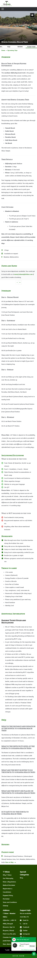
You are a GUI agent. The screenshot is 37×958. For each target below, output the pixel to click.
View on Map (9, 862)
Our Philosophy (8, 878)
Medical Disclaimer (9, 885)
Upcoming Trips (12, 50)
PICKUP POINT (31, 46)
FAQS (8, 46)
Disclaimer (6, 899)
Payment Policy (8, 895)
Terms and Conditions (10, 902)
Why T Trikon (7, 875)
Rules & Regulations (9, 882)
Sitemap (5, 906)
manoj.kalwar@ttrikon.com (23, 274)
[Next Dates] (20, 282)
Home (3, 50)
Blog (21, 878)
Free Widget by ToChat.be (28, 949)
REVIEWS (20, 46)
